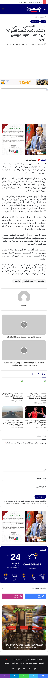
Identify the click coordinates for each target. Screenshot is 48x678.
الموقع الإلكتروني (41, 486)
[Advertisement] (24, 62)
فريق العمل (14, 663)
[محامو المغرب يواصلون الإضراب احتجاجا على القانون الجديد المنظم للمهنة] (12, 386)
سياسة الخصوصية (31, 663)
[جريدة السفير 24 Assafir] (33, 9)
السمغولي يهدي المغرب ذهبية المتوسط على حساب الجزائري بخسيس (35, 422)
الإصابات (40, 281)
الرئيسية (42, 17)
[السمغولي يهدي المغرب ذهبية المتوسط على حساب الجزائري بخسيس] (35, 412)
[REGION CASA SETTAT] (24, 139)
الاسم (44, 470)
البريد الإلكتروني (40, 478)
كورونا (16, 281)
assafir (41, 44)
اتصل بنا (6, 663)
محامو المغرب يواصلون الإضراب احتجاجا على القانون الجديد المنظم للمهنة (12, 396)
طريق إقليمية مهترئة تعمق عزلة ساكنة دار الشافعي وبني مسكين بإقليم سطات (13, 422)
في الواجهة (35, 21)
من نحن (22, 663)
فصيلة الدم (28, 281)
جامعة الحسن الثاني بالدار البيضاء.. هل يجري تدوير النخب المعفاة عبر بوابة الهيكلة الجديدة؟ (36, 397)
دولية (36, 17)
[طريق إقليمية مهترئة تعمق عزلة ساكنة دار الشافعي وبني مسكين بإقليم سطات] (12, 412)
